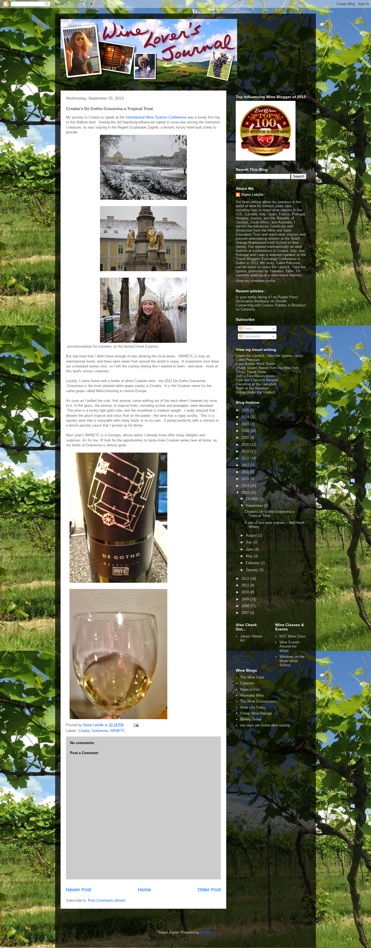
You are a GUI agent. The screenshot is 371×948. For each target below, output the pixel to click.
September (255, 506)
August (252, 535)
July (249, 542)
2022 (245, 431)
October (252, 499)
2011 (245, 585)
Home (144, 889)
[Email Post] (136, 725)
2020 (245, 445)
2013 (245, 493)
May (250, 556)
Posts (247, 328)
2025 (245, 410)
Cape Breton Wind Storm (255, 364)
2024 (245, 417)
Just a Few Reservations (255, 376)
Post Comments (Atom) (106, 900)
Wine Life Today (252, 707)
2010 (245, 592)
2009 (245, 599)
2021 (245, 437)
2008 (245, 606)
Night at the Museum (252, 388)
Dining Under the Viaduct (255, 392)
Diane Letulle (252, 195)
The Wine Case (252, 677)
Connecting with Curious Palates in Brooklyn (271, 305)
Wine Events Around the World (289, 646)
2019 (245, 451)
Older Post (209, 889)
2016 (245, 472)
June (250, 549)
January (252, 570)
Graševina (100, 731)
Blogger (206, 932)
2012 (245, 579)
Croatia (84, 731)
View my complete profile (255, 281)
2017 (245, 465)
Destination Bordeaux (252, 301)
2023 (245, 424)
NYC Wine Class (292, 636)
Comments (251, 336)
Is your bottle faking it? (254, 297)
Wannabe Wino (252, 695)
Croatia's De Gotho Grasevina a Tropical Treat (269, 514)
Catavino (247, 683)
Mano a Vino (250, 689)
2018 (245, 458)
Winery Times (251, 719)
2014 (245, 486)
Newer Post (78, 889)
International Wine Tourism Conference (155, 117)
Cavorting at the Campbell (256, 384)
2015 (245, 479)
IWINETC (117, 731)
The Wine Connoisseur (258, 701)
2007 (245, 613)
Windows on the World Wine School (291, 661)
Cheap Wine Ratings (256, 713)
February (253, 563)
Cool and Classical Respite (257, 380)
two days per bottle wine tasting (265, 725)
